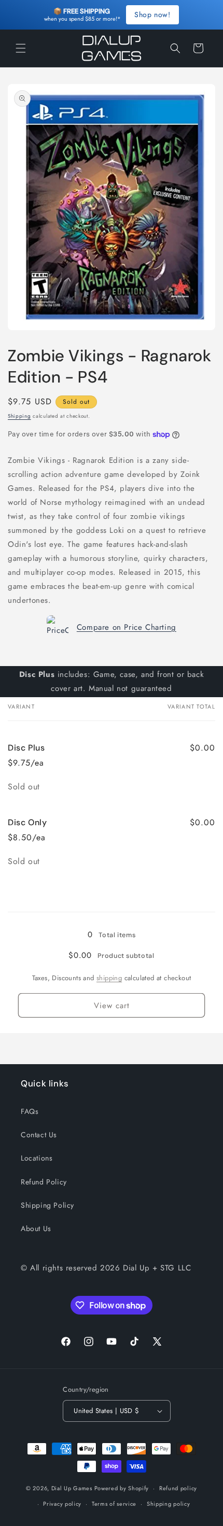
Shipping (19, 416)
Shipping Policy (47, 1205)
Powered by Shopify (121, 1488)
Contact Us (39, 1134)
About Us (36, 1228)
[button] (20, 48)
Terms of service (114, 1504)
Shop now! (152, 14)
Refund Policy (44, 1182)
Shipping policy (168, 1504)
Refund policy (178, 1488)
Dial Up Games (71, 1488)
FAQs (29, 1111)
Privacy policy (62, 1504)
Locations (36, 1158)
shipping (109, 978)
